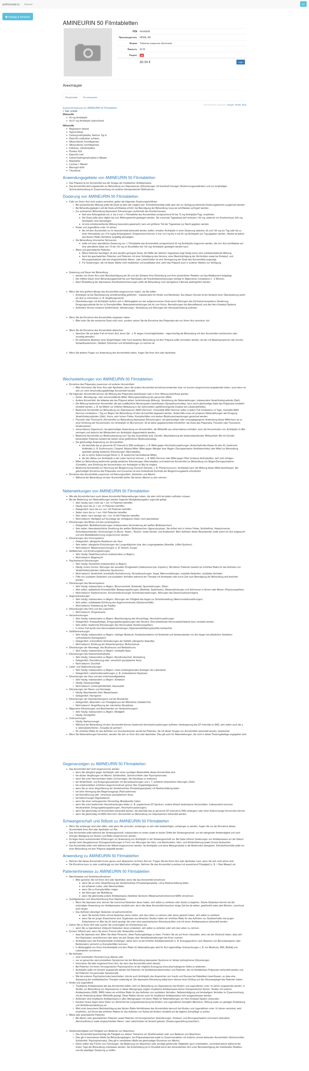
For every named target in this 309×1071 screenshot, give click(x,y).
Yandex (238, 104)
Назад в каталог (19, 16)
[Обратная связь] (303, 4)
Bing (244, 104)
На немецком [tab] (90, 97)
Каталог (28, 4)
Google (230, 104)
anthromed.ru (11, 4)
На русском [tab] (71, 97)
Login (240, 62)
